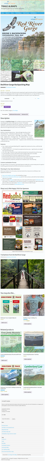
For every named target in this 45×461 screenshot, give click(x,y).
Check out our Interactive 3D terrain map (11, 176)
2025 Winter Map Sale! (6, 431)
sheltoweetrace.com (19, 184)
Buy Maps (4, 443)
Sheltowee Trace (39, 179)
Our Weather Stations (6, 445)
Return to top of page (5, 459)
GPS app (11, 179)
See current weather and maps (9, 175)
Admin (26, 458)
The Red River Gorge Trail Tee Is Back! (9, 433)
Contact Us (4, 439)
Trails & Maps (9, 6)
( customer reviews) (11, 87)
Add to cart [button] (4, 322)
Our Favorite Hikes (5, 447)
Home (2, 13)
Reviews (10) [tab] (25, 114)
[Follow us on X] (3, 414)
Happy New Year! (5, 429)
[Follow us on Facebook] (4, 414)
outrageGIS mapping (13, 458)
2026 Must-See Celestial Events (8, 427)
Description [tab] (5, 114)
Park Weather (33, 13)
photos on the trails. (11, 257)
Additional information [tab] (14, 114)
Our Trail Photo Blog (5, 449)
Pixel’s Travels (26, 13)
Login (3, 441)
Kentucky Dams (5, 425)
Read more (20, 182)
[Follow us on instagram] (2, 414)
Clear (38, 98)
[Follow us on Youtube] (5, 414)
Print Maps (15, 110)
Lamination (7, 98)
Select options (27, 323)
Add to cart (7, 106)
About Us (7, 13)
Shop (11, 13)
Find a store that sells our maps (8, 451)
